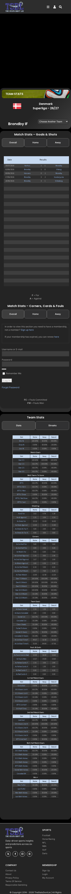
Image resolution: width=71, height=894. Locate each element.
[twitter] (8, 854)
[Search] (62, 7)
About (8, 874)
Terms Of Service (13, 881)
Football (46, 835)
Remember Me (13, 373)
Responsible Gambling (16, 885)
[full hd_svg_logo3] (14, 2)
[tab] (13, 142)
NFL (44, 842)
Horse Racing (48, 839)
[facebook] (15, 854)
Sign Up (46, 870)
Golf (44, 849)
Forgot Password (10, 387)
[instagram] (22, 854)
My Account (48, 878)
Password (7, 359)
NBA (44, 846)
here (56, 336)
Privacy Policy (12, 878)
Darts (44, 853)
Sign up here (27, 329)
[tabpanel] (35, 221)
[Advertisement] (35, 50)
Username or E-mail (12, 349)
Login (45, 874)
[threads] (29, 854)
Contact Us (10, 870)
